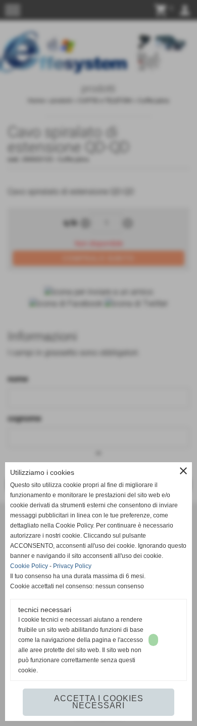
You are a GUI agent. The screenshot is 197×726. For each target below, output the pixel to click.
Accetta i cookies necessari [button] (98, 702)
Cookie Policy (29, 566)
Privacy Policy (72, 566)
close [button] (183, 471)
